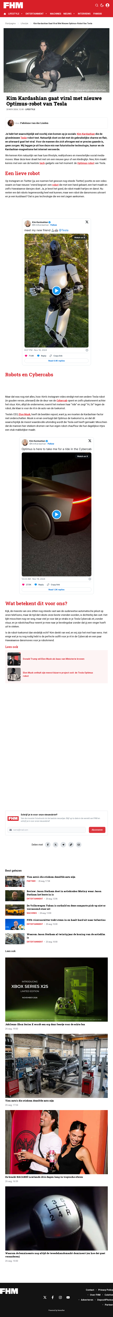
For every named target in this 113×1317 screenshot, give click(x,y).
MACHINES (55, 13)
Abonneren (97, 830)
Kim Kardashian (86, 133)
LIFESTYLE (13, 13)
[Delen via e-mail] (78, 844)
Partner (31, 881)
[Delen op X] (55, 844)
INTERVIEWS (84, 13)
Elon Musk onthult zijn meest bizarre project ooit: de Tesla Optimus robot (58, 674)
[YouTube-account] (68, 1297)
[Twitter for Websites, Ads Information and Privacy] (87, 350)
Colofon (109, 1295)
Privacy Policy (105, 1290)
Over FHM (95, 1295)
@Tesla (63, 230)
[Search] (96, 5)
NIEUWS (67, 13)
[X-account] (45, 1297)
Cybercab (62, 400)
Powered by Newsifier (57, 1310)
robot (55, 184)
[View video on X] (56, 290)
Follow (53, 225)
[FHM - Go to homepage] (9, 1291)
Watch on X (79, 237)
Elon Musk (24, 414)
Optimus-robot (85, 163)
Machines (32, 913)
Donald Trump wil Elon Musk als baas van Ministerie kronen (53, 659)
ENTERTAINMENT (35, 13)
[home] (5, 14)
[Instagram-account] (60, 1297)
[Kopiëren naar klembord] (71, 844)
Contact (90, 1290)
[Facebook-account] (52, 1297)
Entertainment (35, 899)
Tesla (23, 137)
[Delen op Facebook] (48, 844)
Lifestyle (30, 109)
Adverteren (87, 1300)
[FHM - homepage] (13, 5)
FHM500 (97, 13)
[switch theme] (102, 5)
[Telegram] (63, 844)
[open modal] (107, 5)
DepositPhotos (105, 1300)
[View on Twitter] (87, 223)
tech (42, 163)
